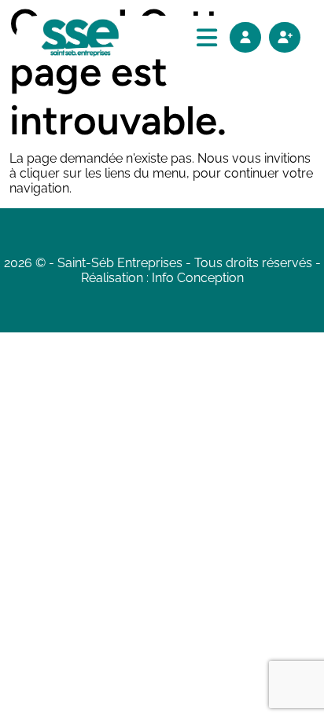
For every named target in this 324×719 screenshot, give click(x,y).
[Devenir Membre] (284, 37)
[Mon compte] (245, 37)
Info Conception (198, 277)
